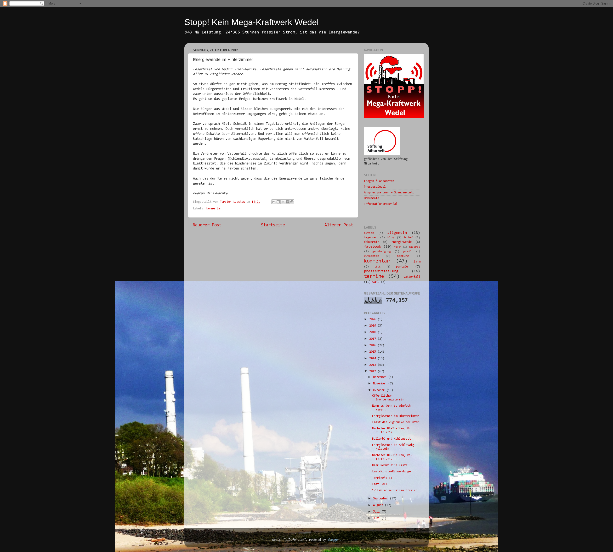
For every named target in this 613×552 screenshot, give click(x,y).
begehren (370, 237)
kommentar (213, 208)
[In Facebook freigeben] (287, 201)
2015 (373, 351)
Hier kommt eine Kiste (389, 465)
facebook (372, 247)
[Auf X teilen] (282, 201)
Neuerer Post (207, 225)
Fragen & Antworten (379, 181)
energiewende (402, 242)
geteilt (408, 251)
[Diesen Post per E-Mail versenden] (273, 201)
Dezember (380, 377)
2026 (373, 319)
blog (390, 237)
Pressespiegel (375, 186)
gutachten (371, 256)
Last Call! (380, 484)
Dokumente (371, 198)
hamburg (403, 256)
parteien (402, 266)
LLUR (377, 267)
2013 (373, 364)
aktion (369, 233)
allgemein (397, 233)
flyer (397, 247)
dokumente (371, 242)
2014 (373, 358)
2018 (373, 332)
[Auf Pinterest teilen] (291, 201)
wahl (375, 282)
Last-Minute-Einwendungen (392, 471)
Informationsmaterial (380, 204)
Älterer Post (338, 225)
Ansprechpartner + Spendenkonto (389, 192)
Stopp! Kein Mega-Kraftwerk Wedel (251, 22)
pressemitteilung (381, 271)
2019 (373, 325)
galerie (414, 247)
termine (374, 276)
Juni (377, 518)
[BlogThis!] (278, 201)
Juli (377, 511)
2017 (373, 338)
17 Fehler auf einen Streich (394, 490)
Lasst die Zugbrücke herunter (395, 422)
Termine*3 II (382, 478)
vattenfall (411, 277)
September (381, 498)
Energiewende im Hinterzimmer (395, 416)
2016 (373, 345)
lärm (417, 261)
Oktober (379, 390)
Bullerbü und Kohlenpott (391, 438)
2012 (373, 371)
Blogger (333, 539)
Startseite (273, 225)
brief (408, 237)
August (379, 505)
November (380, 383)
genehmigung (381, 251)
